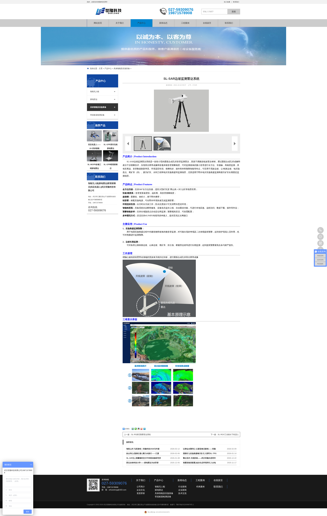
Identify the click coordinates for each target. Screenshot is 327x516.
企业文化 (141, 490)
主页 (100, 68)
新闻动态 (163, 23)
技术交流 (182, 493)
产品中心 (141, 23)
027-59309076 (320, 230)
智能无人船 (94, 91)
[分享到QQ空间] (133, 429)
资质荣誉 (141, 493)
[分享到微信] (136, 429)
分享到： (128, 429)
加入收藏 (227, 2)
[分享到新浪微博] (142, 429)
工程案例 (185, 23)
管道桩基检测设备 (97, 115)
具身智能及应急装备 (122, 68)
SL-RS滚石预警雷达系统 (141, 434)
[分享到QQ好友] (139, 429)
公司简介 (141, 487)
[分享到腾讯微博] (144, 429)
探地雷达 (93, 99)
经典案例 (200, 487)
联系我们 (236, 2)
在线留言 (207, 23)
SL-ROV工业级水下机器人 (228, 434)
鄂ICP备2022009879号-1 (185, 505)
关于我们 (120, 23)
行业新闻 (182, 487)
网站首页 (98, 23)
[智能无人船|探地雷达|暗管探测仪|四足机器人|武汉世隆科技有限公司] (121, 11)
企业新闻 (182, 490)
